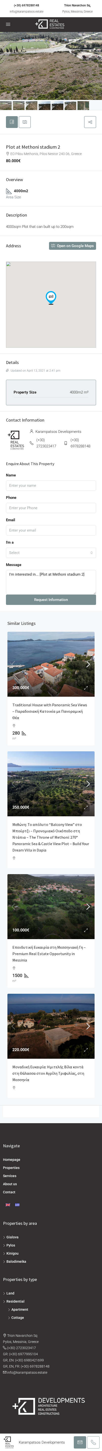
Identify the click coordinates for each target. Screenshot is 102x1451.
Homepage (11, 1160)
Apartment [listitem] (19, 1309)
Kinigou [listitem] (12, 1253)
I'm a (10, 542)
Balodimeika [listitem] (16, 1261)
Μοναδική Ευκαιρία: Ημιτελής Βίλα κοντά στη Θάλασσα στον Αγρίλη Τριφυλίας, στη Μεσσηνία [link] (48, 1073)
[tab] (12, 122)
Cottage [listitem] (17, 1318)
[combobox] (51, 553)
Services (9, 1176)
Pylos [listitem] (10, 1245)
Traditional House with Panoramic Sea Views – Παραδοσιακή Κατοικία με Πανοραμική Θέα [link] (49, 711)
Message (13, 565)
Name (11, 475)
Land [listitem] (10, 1293)
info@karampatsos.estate (26, 11)
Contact (9, 1192)
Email (10, 520)
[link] (51, 664)
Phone (11, 497)
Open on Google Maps (75, 246)
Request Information (51, 600)
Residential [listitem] (15, 1301)
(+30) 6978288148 (26, 5)
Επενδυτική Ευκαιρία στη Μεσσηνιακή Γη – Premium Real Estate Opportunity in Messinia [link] (49, 953)
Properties (11, 1168)
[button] (90, 122)
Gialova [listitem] (12, 1237)
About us (10, 1184)
